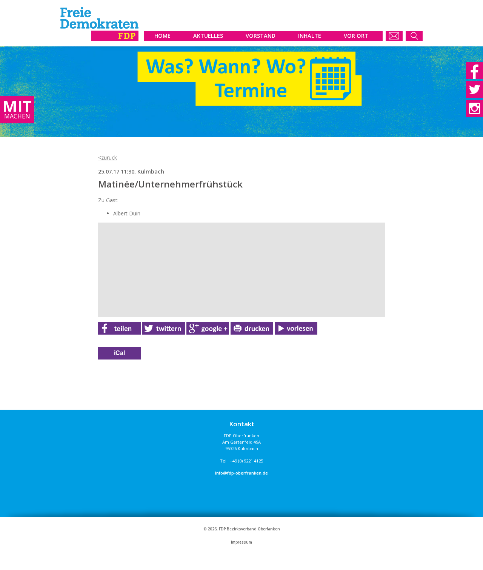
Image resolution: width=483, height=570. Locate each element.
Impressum (241, 542)
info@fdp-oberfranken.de (241, 473)
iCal (119, 353)
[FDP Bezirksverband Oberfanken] (99, 39)
